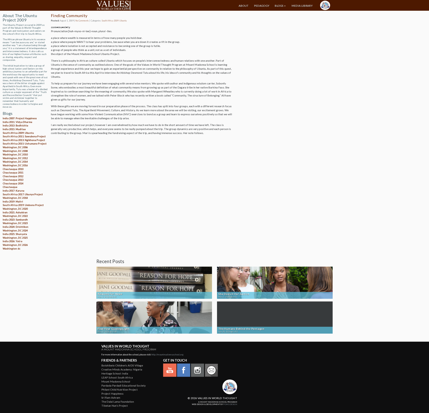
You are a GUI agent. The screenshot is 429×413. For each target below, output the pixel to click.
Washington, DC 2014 (15, 161)
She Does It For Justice (233, 294)
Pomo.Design (230, 404)
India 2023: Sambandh (15, 219)
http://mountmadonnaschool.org (167, 354)
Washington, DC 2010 (15, 154)
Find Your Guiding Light (113, 328)
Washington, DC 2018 (15, 197)
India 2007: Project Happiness (20, 118)
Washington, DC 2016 (15, 165)
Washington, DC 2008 (15, 151)
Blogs (279, 5)
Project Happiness (112, 393)
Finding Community (69, 15)
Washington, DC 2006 (15, 147)
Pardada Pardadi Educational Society (123, 385)
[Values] (134, 5)
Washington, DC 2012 (15, 158)
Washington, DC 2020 (15, 208)
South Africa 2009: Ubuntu (18, 132)
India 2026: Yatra (12, 241)
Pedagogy (261, 5)
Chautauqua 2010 (13, 169)
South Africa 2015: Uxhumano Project (25, 143)
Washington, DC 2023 (15, 223)
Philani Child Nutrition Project (119, 389)
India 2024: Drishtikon (15, 226)
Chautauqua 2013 (13, 179)
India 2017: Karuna (13, 190)
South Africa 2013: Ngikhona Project (24, 140)
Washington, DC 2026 (15, 245)
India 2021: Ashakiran (15, 212)
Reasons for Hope (110, 294)
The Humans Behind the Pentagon (241, 328)
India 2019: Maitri (13, 201)
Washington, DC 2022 (15, 216)
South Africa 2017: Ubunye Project (23, 194)
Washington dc (11, 248)
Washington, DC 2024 (15, 230)
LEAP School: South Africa (117, 377)
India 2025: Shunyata (15, 234)
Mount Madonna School (115, 381)
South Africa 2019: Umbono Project (23, 205)
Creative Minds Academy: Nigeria (121, 369)
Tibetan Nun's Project (114, 405)
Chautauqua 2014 (13, 183)
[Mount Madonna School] (325, 5)
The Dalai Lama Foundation (117, 401)
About (244, 5)
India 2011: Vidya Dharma (17, 122)
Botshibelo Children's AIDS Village (122, 365)
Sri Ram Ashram (110, 397)
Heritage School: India (114, 373)
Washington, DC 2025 (15, 237)
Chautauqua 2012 (13, 176)
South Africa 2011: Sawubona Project (24, 136)
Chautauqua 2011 (13, 172)
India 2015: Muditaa (14, 129)
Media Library (302, 5)
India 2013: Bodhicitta (15, 125)
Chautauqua (10, 187)
